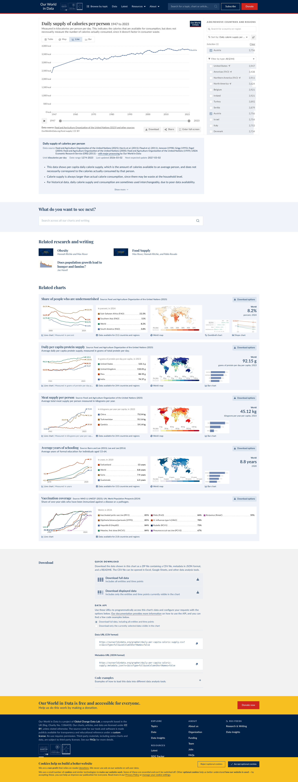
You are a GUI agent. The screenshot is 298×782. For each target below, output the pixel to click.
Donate (250, 6)
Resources (137, 6)
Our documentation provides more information (136, 614)
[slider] (60, 120)
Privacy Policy (132, 775)
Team (191, 744)
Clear (252, 44)
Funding (192, 738)
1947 (52, 121)
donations (84, 768)
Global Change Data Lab (87, 722)
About (153, 6)
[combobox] (194, 6)
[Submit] (215, 6)
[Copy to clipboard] (193, 643)
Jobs (190, 749)
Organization (195, 732)
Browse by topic (99, 6)
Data (114, 6)
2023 (197, 121)
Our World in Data (48, 6)
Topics (154, 726)
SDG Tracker (157, 756)
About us (193, 726)
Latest (124, 6)
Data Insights (158, 738)
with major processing (109, 154)
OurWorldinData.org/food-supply (57, 131)
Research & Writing (236, 726)
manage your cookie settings (156, 775)
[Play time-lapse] (44, 121)
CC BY (77, 131)
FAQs (93, 740)
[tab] (49, 39)
